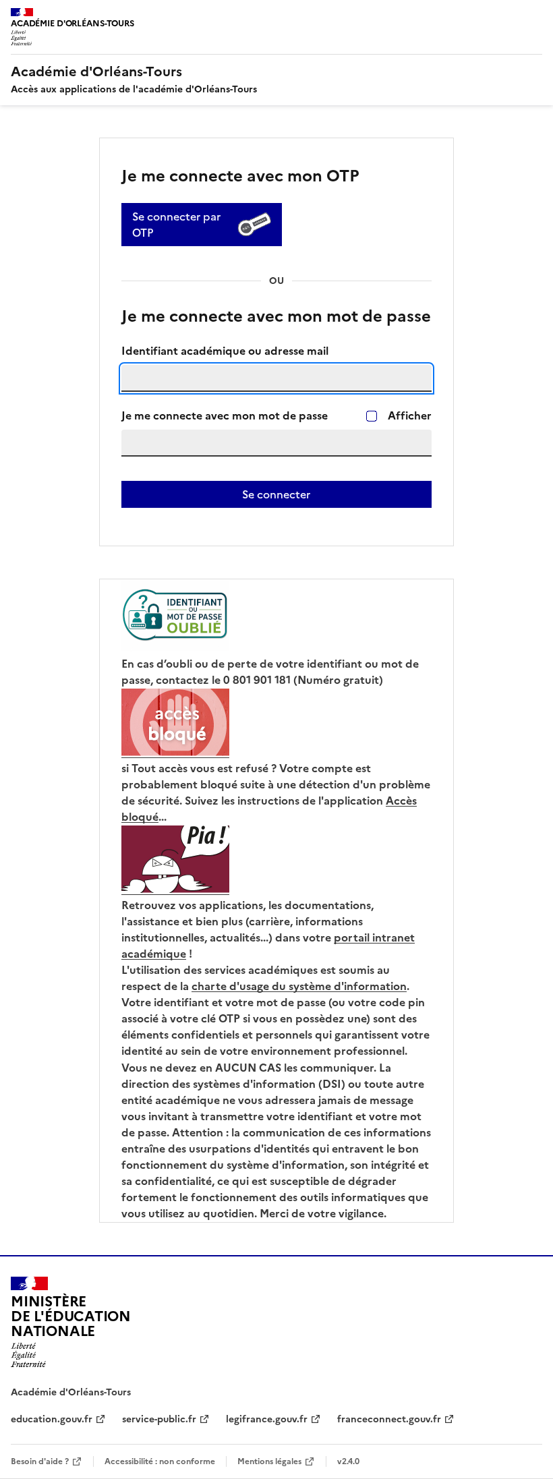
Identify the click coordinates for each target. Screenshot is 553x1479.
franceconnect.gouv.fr (389, 1419)
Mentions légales (269, 1461)
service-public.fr (159, 1419)
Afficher (410, 415)
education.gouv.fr (51, 1419)
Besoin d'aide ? (40, 1461)
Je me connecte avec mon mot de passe (224, 415)
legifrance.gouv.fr (267, 1419)
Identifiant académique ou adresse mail (224, 351)
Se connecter (276, 494)
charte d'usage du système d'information (299, 986)
